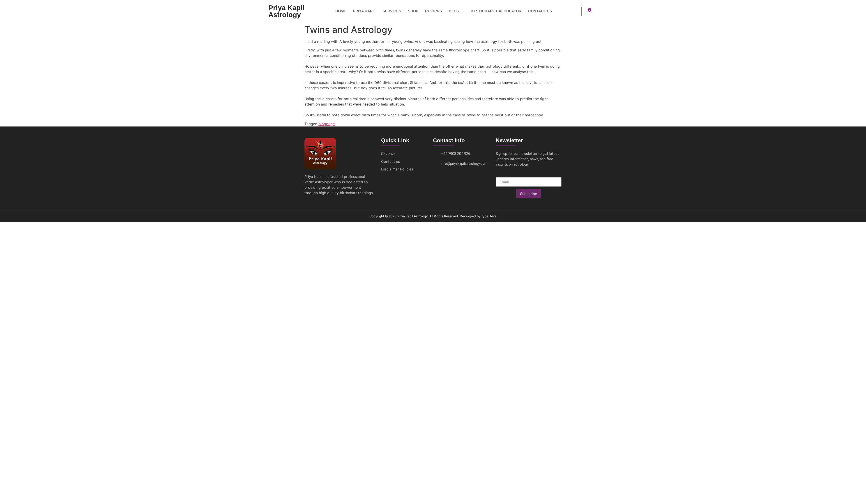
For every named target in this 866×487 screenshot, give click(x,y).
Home (340, 11)
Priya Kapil (364, 11)
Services (391, 11)
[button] (575, 11)
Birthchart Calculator (496, 11)
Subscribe (528, 193)
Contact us (540, 11)
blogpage (326, 124)
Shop (413, 11)
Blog (454, 11)
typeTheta (489, 216)
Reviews (433, 11)
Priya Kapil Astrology (286, 11)
